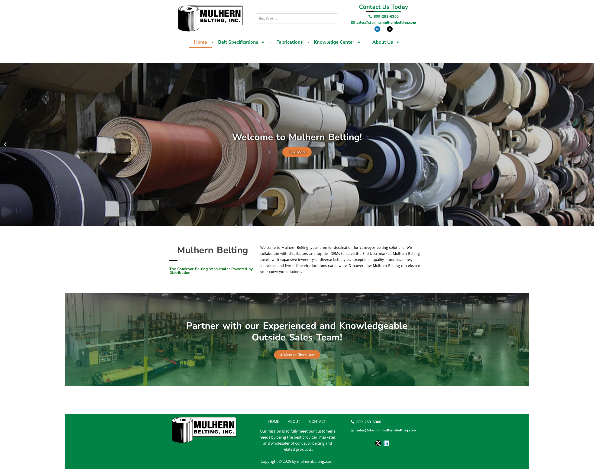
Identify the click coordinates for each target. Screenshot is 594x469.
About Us (382, 42)
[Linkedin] (386, 443)
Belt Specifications (238, 42)
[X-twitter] (378, 443)
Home (200, 42)
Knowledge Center (334, 42)
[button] (5, 144)
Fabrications (289, 42)
